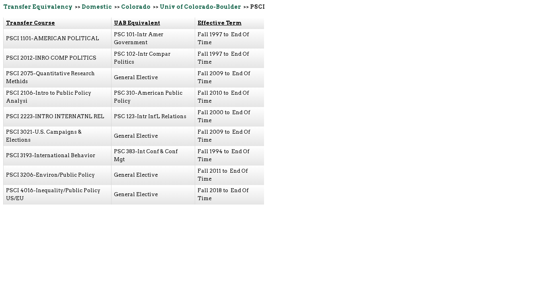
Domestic (97, 7)
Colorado (136, 7)
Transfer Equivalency (37, 7)
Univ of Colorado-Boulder (200, 7)
